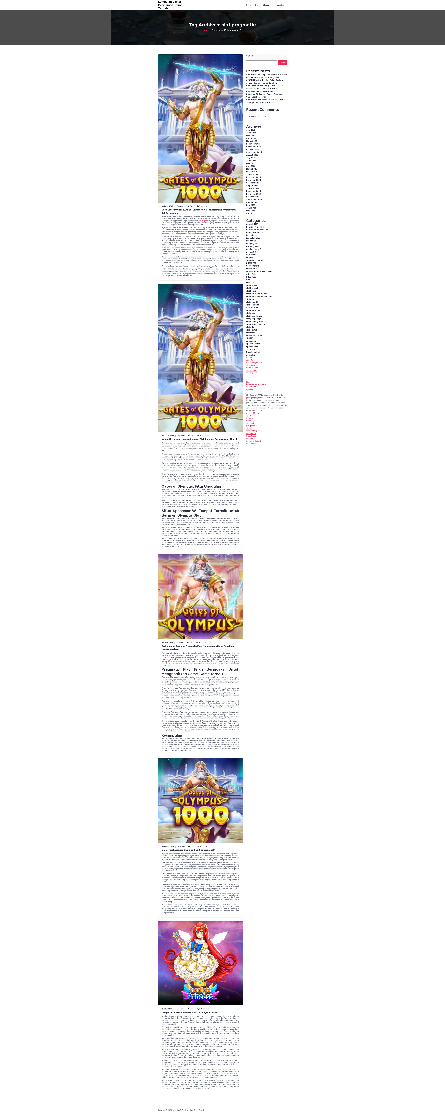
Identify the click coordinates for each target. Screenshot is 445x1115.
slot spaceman (251, 426)
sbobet (249, 257)
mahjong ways (252, 246)
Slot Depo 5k (252, 308)
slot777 (249, 338)
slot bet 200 (251, 285)
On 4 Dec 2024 (167, 643)
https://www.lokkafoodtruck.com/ (185, 854)
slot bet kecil (252, 288)
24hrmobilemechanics (176, 661)
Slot (256, 5)
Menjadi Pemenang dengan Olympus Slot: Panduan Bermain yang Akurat (199, 439)
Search (250, 55)
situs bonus (251, 269)
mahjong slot (252, 244)
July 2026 (250, 130)
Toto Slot (250, 349)
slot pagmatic (251, 365)
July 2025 (250, 158)
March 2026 (251, 141)
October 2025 (252, 149)
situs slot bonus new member (259, 271)
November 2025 (253, 147)
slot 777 (250, 282)
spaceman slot (253, 344)
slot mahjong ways (254, 321)
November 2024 (253, 180)
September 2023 (254, 199)
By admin (180, 206)
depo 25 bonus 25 (254, 232)
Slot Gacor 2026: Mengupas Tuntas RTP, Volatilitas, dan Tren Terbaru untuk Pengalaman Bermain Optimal (264, 88)
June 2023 (251, 208)
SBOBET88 (251, 263)
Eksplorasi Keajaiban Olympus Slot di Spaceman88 (188, 850)
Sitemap (266, 5)
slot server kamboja (255, 335)
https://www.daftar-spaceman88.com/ (177, 900)
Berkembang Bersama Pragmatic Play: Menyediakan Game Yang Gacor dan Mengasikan (198, 648)
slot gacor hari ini (254, 316)
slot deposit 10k (253, 310)
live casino (251, 241)
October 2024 (252, 183)
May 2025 (250, 163)
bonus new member (255, 227)
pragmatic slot (187, 1029)
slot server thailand (253, 441)
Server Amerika (253, 266)
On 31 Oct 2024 (167, 1009)
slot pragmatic (204, 221)
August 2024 (252, 186)
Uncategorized (253, 352)
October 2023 (252, 197)
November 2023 (253, 194)
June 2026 (251, 133)
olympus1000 (252, 255)
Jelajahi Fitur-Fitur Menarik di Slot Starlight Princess (190, 1012)
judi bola (250, 235)
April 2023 (251, 213)
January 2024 (252, 188)
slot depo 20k (252, 305)
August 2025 (252, 155)
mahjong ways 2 (253, 249)
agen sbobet (251, 416)
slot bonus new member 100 (259, 296)
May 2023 (250, 211)
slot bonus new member (257, 294)
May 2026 (250, 135)
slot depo (250, 299)
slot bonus (251, 291)
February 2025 (253, 172)
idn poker (249, 418)
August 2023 (252, 202)
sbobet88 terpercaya (254, 431)
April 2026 (251, 138)
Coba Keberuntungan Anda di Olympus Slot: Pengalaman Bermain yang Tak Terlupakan (199, 211)
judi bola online (253, 238)
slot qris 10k (251, 330)
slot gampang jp (253, 319)
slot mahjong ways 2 (255, 324)
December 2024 (253, 177)
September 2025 (254, 152)
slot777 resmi (251, 444)
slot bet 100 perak (253, 413)
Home (248, 5)
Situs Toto (251, 274)
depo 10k (249, 360)
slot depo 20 (251, 433)
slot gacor (251, 313)
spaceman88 (252, 346)
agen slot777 (252, 224)
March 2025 (251, 169)
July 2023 (250, 205)
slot (247, 379)
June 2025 (251, 160)
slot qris (250, 327)
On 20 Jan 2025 (168, 436)
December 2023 (253, 191)
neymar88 (251, 252)
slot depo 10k (252, 302)
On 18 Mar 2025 (167, 206)
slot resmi (250, 333)
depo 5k (249, 358)
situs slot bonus (252, 368)
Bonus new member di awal (256, 384)
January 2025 (252, 174)
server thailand (251, 370)
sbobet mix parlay (254, 260)
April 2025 (251, 166)
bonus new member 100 (257, 230)
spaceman (251, 341)
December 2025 (253, 144)
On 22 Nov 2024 (168, 846)
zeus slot (250, 355)
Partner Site (278, 5)
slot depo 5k (250, 439)
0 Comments (204, 206)
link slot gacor (251, 436)
